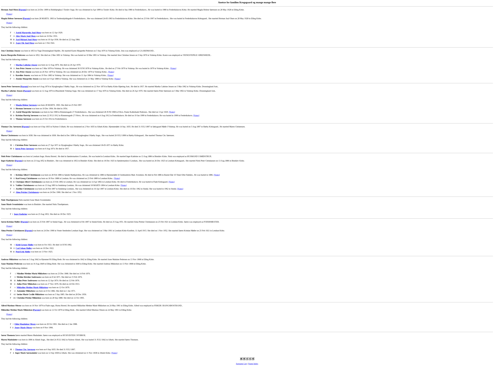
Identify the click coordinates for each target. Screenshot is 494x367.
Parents (22, 10)
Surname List (241, 364)
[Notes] (9, 14)
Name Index (253, 364)
